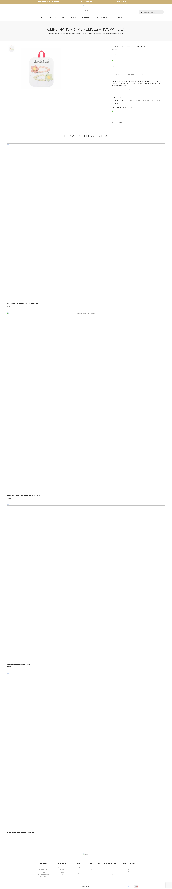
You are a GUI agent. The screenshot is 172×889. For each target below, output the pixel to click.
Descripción (118, 74)
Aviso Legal (78, 867)
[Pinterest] (94, 873)
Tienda (84, 33)
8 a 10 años (156, 100)
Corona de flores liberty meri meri (22, 304)
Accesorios (97, 33)
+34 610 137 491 (94, 867)
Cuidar (90, 33)
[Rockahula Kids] (117, 61)
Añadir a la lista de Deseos (113, 66)
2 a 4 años (135, 100)
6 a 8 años (149, 100)
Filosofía (62, 869)
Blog (62, 874)
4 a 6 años (142, 100)
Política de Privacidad (77, 869)
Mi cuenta (43, 867)
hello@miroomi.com (94, 869)
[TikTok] (96, 873)
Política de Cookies (78, 871)
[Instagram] (91, 873)
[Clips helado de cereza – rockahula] (164, 44)
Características (131, 74)
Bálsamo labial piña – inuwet (20, 664)
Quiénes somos (62, 867)
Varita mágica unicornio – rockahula (23, 495)
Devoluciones (43, 872)
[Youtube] (99, 873)
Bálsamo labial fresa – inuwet (20, 833)
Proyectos (61, 872)
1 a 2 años (129, 100)
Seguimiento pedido (43, 869)
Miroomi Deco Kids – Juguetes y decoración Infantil (64, 33)
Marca (143, 74)
